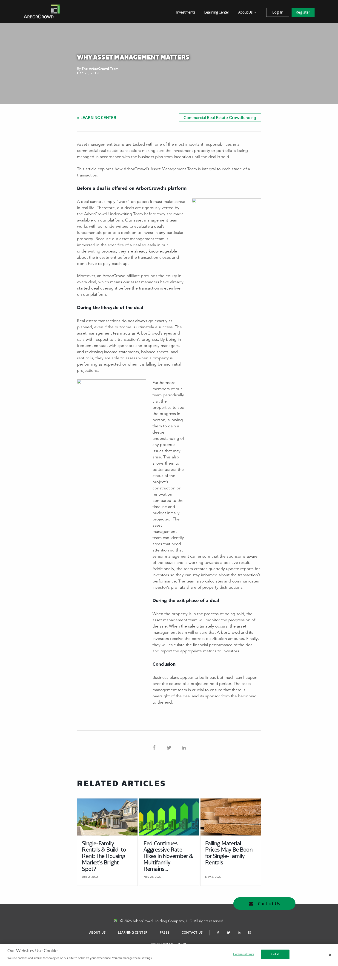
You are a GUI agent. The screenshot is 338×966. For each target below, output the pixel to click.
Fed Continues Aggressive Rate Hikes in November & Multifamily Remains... (168, 856)
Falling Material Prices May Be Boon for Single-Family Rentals (228, 853)
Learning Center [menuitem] (216, 12)
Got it (275, 954)
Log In (277, 12)
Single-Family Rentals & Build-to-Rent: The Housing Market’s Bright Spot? (105, 856)
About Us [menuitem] (245, 12)
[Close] (330, 955)
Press (164, 932)
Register (303, 12)
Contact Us (268, 903)
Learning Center (132, 932)
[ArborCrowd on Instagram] (249, 932)
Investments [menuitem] (185, 12)
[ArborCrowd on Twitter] (169, 747)
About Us (97, 932)
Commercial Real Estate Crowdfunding (219, 117)
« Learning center (96, 117)
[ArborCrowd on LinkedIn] (183, 747)
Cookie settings (243, 954)
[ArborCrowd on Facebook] (154, 747)
